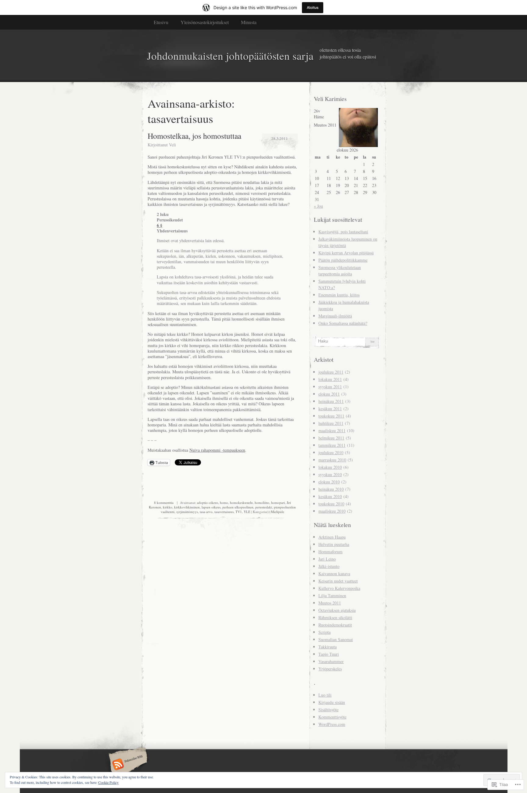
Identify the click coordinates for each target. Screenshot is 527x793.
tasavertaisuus (224, 511)
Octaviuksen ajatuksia (337, 610)
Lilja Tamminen (332, 595)
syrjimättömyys (187, 511)
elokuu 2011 (329, 394)
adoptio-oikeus (207, 502)
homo (224, 502)
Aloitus (312, 7)
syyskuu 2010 (330, 474)
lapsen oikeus (211, 507)
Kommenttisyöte (332, 717)
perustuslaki (263, 507)
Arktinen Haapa (332, 537)
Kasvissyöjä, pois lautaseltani (343, 232)
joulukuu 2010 (330, 452)
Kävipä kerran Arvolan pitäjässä (346, 253)
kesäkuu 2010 (330, 496)
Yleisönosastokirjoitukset (205, 22)
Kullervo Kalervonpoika (339, 588)
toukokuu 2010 (331, 504)
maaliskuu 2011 (332, 430)
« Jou (318, 206)
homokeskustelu (241, 502)
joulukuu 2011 (330, 372)
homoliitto (262, 502)
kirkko (167, 507)
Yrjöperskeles (330, 669)
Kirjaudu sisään (331, 702)
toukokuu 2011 (331, 416)
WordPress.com (331, 724)
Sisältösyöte (328, 709)
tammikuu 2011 (332, 445)
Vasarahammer (331, 661)
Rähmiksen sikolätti (335, 617)
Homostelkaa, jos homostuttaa (194, 136)
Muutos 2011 (329, 603)
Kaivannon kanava (334, 573)
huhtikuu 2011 (330, 423)
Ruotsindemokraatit (335, 625)
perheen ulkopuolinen (237, 507)
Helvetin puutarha (333, 544)
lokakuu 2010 (330, 467)
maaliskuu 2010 (332, 511)
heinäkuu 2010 (331, 489)
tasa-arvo (206, 511)
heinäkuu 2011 (331, 401)
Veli (172, 145)
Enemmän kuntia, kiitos (339, 295)
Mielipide (277, 511)
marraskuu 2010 (332, 460)
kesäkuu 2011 (330, 408)
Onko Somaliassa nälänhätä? (342, 323)
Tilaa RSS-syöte (127, 765)
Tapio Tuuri (328, 654)
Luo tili (325, 695)
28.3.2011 (279, 138)
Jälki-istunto (328, 566)
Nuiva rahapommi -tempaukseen (217, 450)
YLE (247, 511)
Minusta (248, 22)
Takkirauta (327, 647)
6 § (159, 225)
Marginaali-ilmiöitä (335, 316)
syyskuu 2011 (330, 386)
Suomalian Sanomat (335, 639)
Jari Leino (327, 559)
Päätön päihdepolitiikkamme (342, 260)
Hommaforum (330, 551)
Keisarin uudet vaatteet (338, 581)
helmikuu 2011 (331, 438)
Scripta (324, 632)
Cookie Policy (108, 782)
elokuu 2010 (329, 482)
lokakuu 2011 (330, 379)
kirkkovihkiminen (187, 507)
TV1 (238, 511)
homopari (278, 502)
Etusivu (161, 22)
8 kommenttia (164, 502)
